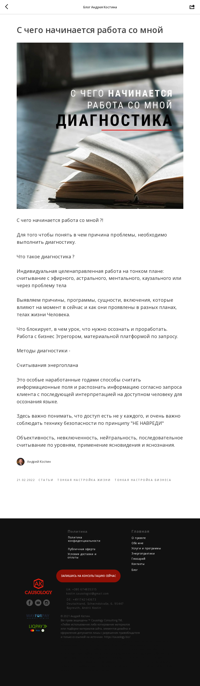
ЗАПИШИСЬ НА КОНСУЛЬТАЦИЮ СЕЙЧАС (88, 576)
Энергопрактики (143, 553)
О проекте (139, 538)
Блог (135, 570)
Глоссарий (139, 558)
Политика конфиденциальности (84, 539)
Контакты (138, 564)
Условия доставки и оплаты (82, 555)
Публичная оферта (82, 549)
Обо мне (137, 543)
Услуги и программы (146, 548)
